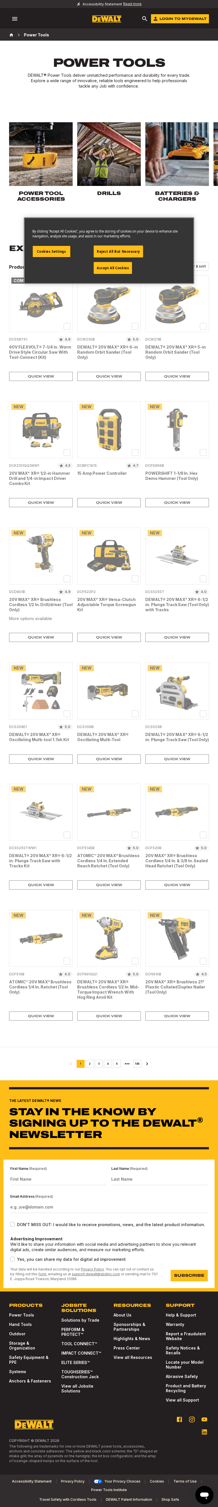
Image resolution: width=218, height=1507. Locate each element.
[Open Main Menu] (14, 18)
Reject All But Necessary (118, 251)
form (42, 1274)
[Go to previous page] (71, 1063)
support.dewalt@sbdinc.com (96, 1274)
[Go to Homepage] (106, 19)
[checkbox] (67, 326)
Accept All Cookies (113, 268)
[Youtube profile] (204, 1419)
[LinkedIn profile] (204, 1431)
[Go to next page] (147, 1063)
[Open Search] (144, 18)
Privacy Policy (92, 1269)
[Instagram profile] (191, 1419)
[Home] (11, 35)
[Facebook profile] (179, 1419)
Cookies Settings (51, 251)
